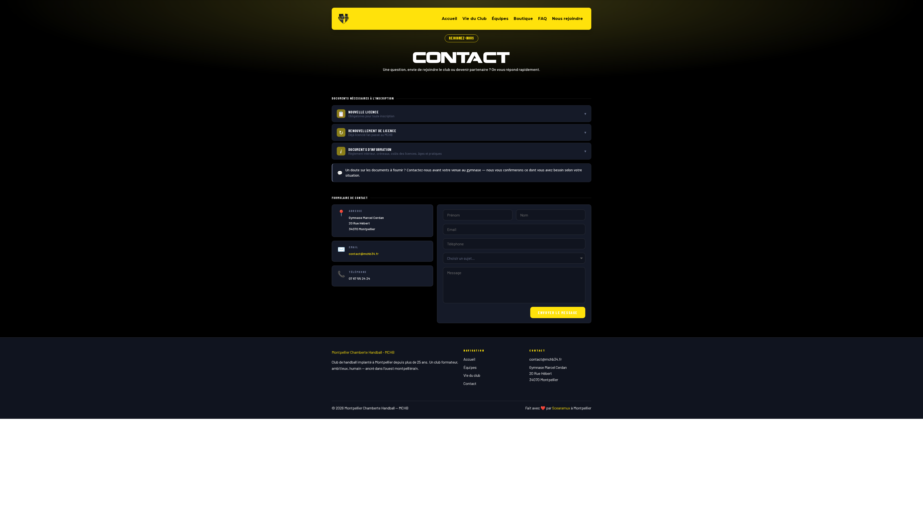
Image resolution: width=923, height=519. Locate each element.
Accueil (449, 18)
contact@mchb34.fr (364, 254)
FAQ (542, 18)
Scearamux (561, 408)
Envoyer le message (558, 312)
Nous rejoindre (567, 18)
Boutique (523, 18)
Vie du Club (474, 18)
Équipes (500, 18)
